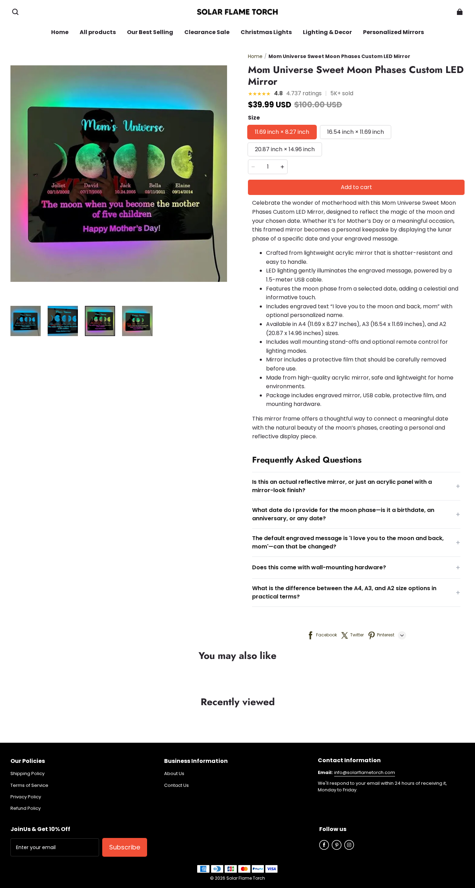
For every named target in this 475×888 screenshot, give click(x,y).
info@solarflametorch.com (364, 772)
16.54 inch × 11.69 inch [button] (355, 132)
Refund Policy (25, 808)
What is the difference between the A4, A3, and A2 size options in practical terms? (356, 592)
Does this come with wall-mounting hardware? (356, 567)
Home (255, 56)
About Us (174, 774)
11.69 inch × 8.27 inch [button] (282, 132)
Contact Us (176, 785)
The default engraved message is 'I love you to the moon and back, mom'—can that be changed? (356, 542)
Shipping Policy (27, 774)
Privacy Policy (25, 797)
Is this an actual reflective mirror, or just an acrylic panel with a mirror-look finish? (356, 486)
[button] (15, 12)
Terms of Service (29, 785)
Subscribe (124, 847)
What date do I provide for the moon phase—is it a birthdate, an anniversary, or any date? (356, 514)
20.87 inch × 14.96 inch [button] (285, 149)
